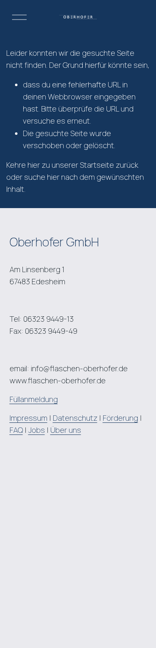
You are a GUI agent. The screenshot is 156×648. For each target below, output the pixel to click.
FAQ (16, 430)
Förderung (120, 418)
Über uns (65, 430)
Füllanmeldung (34, 399)
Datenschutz (75, 418)
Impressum (28, 418)
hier (33, 165)
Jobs (36, 430)
